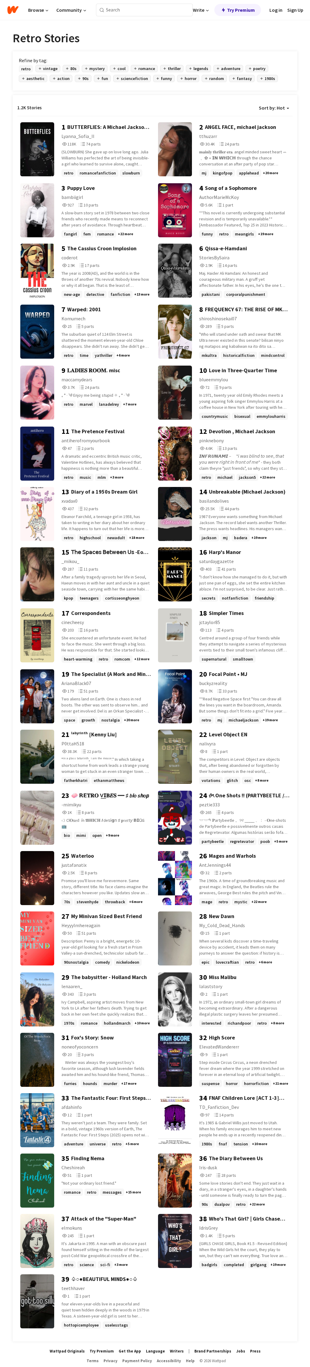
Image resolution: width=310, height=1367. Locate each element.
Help (190, 1360)
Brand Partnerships (212, 1351)
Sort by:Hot (272, 108)
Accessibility (169, 1360)
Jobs (240, 1351)
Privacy (110, 1360)
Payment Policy (137, 1360)
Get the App (130, 1351)
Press (255, 1351)
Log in (275, 10)
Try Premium (241, 10)
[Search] (102, 10)
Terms (93, 1360)
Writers (177, 1351)
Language (155, 1351)
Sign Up (295, 10)
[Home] (12, 10)
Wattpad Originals (67, 1351)
